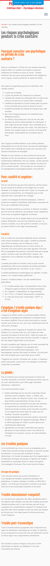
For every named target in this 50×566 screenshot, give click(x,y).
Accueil (4, 24)
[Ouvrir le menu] (46, 14)
